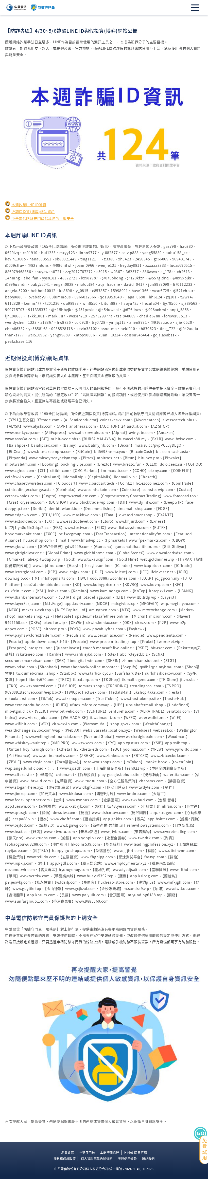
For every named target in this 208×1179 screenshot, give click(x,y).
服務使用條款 (127, 1158)
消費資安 (67, 1152)
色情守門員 (87, 1152)
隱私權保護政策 (65, 1158)
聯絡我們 (148, 1158)
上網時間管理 (109, 1152)
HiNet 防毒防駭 (135, 1152)
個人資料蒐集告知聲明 (97, 1158)
